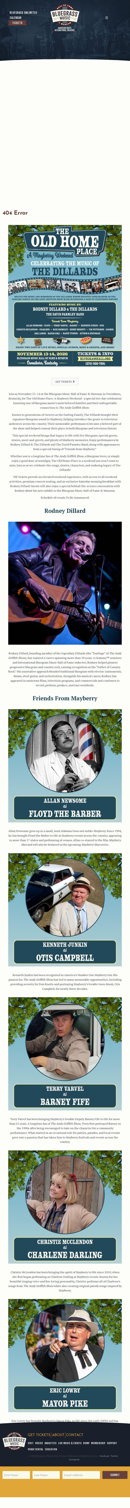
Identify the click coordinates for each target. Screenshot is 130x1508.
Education (51, 1449)
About (58, 1435)
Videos (39, 1443)
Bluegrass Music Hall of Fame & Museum (14, 1441)
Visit (31, 1443)
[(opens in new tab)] (65, 365)
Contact (74, 1435)
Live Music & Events (70, 1443)
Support (112, 1443)
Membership (98, 1443)
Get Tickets (39, 1435)
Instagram (74, 1459)
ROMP (86, 1443)
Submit (115, 1475)
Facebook (104, 1455)
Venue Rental (35, 1449)
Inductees (51, 1443)
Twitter (114, 1455)
